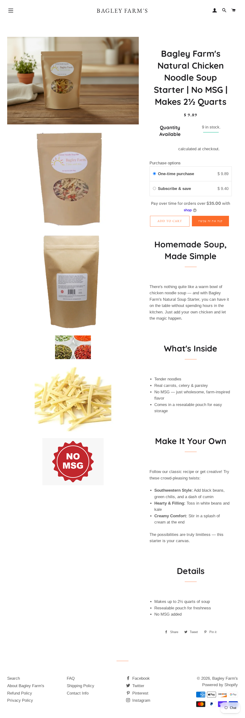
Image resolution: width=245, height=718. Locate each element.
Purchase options (165, 163)
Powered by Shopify (220, 685)
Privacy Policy (20, 700)
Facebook (140, 678)
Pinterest (139, 693)
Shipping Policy (80, 686)
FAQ (71, 678)
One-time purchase (176, 174)
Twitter (137, 686)
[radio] (154, 174)
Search (13, 678)
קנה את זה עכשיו (210, 221)
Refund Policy (19, 693)
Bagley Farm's (122, 10)
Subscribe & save (175, 188)
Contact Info (78, 693)
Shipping (169, 149)
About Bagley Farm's (25, 686)
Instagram (140, 700)
